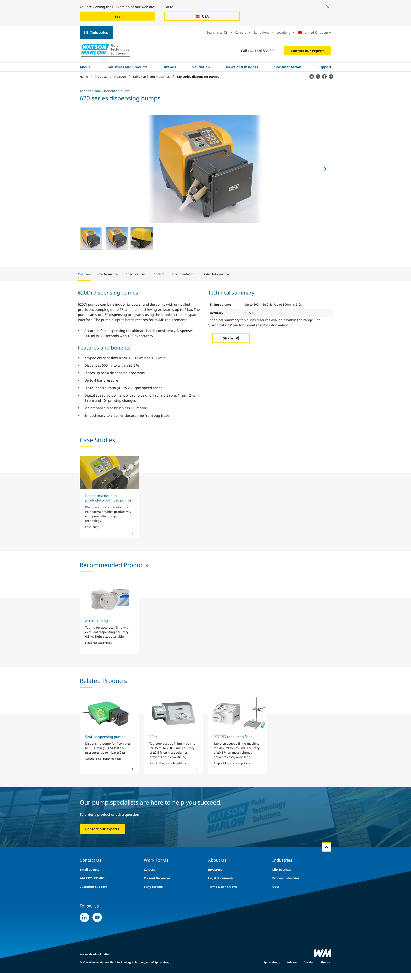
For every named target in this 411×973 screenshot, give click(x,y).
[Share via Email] (331, 76)
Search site (214, 32)
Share (228, 338)
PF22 (153, 736)
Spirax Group (272, 962)
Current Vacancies (157, 878)
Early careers (153, 887)
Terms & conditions (222, 887)
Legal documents (221, 878)
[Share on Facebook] (324, 76)
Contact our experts (308, 50)
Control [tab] (159, 274)
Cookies (309, 962)
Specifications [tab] (136, 274)
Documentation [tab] (183, 274)
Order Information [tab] (216, 274)
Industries (99, 32)
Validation (201, 67)
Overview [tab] (84, 274)
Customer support (93, 887)
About (85, 67)
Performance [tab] (108, 274)
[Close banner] (328, 6)
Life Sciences (281, 869)
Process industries (285, 878)
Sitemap (326, 962)
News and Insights (242, 67)
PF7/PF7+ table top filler (233, 736)
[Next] (325, 169)
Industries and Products (126, 67)
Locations (283, 32)
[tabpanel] (205, 353)
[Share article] (311, 76)
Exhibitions (261, 32)
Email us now (89, 869)
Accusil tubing (96, 620)
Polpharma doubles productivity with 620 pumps (108, 498)
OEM (275, 887)
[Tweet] (318, 76)
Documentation (287, 67)
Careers (240, 32)
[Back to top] (326, 847)
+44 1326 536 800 (92, 878)
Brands (170, 67)
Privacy (292, 962)
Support (324, 67)
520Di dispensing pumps (105, 736)
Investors (215, 869)
